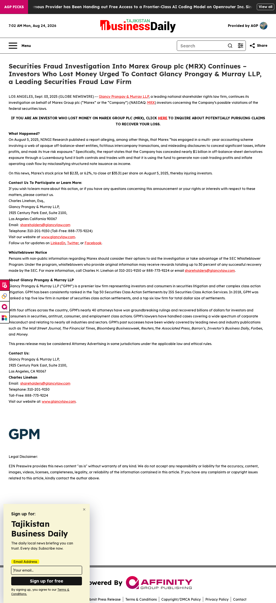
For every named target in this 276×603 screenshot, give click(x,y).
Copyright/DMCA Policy (181, 599)
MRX (151, 102)
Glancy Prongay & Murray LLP (124, 96)
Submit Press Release (103, 599)
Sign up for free (46, 581)
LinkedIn (57, 243)
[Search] (230, 46)
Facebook (93, 243)
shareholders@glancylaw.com (45, 225)
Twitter (72, 243)
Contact (239, 599)
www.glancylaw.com (58, 237)
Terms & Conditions (141, 599)
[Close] (84, 509)
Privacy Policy (217, 599)
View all (265, 7)
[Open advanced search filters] (240, 46)
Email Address (25, 561)
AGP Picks (14, 7)
